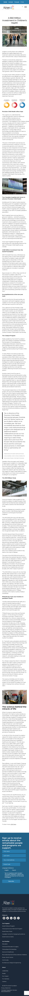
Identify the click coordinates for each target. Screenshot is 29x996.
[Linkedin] (11, 918)
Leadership (5, 970)
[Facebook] (4, 918)
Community (5, 960)
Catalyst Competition (14, 340)
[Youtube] (15, 918)
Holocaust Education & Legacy (10, 946)
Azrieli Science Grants (8, 936)
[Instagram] (18, 918)
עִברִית (22, 2)
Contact (10, 2)
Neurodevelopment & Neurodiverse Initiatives (14, 954)
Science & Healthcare (8, 952)
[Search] (22, 7)
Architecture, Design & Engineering (11, 962)
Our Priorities (5, 941)
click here (13, 824)
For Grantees (5, 978)
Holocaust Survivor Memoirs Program (12, 928)
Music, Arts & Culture (7, 957)
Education (5, 944)
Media (5, 2)
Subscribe (11, 881)
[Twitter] (7, 918)
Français (16, 2)
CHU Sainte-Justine (19, 123)
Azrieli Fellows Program (8, 926)
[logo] (12, 7)
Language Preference (8, 868)
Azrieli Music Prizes (7, 931)
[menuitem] (22, 7)
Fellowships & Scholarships (9, 949)
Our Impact (5, 976)
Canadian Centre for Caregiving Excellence (13, 934)
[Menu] (25, 7)
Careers (4, 981)
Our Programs (6, 923)
